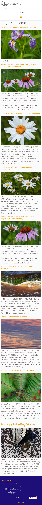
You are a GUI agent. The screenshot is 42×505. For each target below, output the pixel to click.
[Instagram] (20, 12)
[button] (21, 17)
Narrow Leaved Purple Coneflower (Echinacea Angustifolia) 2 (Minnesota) (19, 218)
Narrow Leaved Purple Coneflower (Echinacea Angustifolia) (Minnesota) (19, 65)
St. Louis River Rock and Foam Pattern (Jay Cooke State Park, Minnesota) (18, 425)
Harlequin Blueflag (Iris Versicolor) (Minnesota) (20, 27)
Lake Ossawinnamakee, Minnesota (15, 317)
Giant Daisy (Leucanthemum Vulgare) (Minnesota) (20, 114)
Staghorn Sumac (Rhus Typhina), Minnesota (18, 370)
